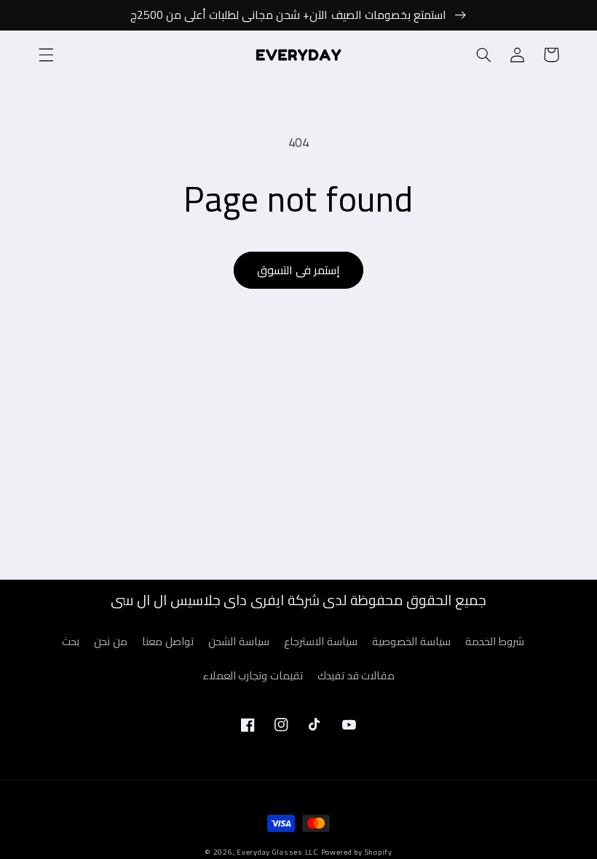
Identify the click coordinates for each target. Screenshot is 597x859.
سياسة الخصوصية (411, 641)
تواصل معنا (168, 641)
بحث (70, 641)
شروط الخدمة (494, 641)
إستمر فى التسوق (298, 270)
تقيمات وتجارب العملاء (252, 675)
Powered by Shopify (356, 851)
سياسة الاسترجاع (320, 641)
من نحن (110, 641)
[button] (46, 54)
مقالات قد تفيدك (356, 675)
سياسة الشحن (238, 641)
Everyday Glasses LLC (277, 851)
